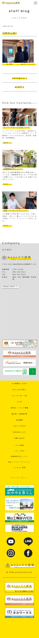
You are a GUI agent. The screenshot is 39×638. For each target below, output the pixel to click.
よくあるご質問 (19, 467)
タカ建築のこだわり (19, 383)
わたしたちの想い (19, 389)
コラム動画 (19, 445)
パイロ (19, 402)
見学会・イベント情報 (19, 408)
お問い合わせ (19, 438)
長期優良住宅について (19, 456)
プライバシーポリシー (19, 478)
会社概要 (19, 420)
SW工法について (19, 432)
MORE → (7, 143)
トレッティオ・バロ (19, 396)
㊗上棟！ (10, 64)
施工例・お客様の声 (19, 414)
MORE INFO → (10, 286)
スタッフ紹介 (19, 451)
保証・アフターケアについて (19, 462)
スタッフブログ (19, 426)
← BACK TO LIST (26, 64)
